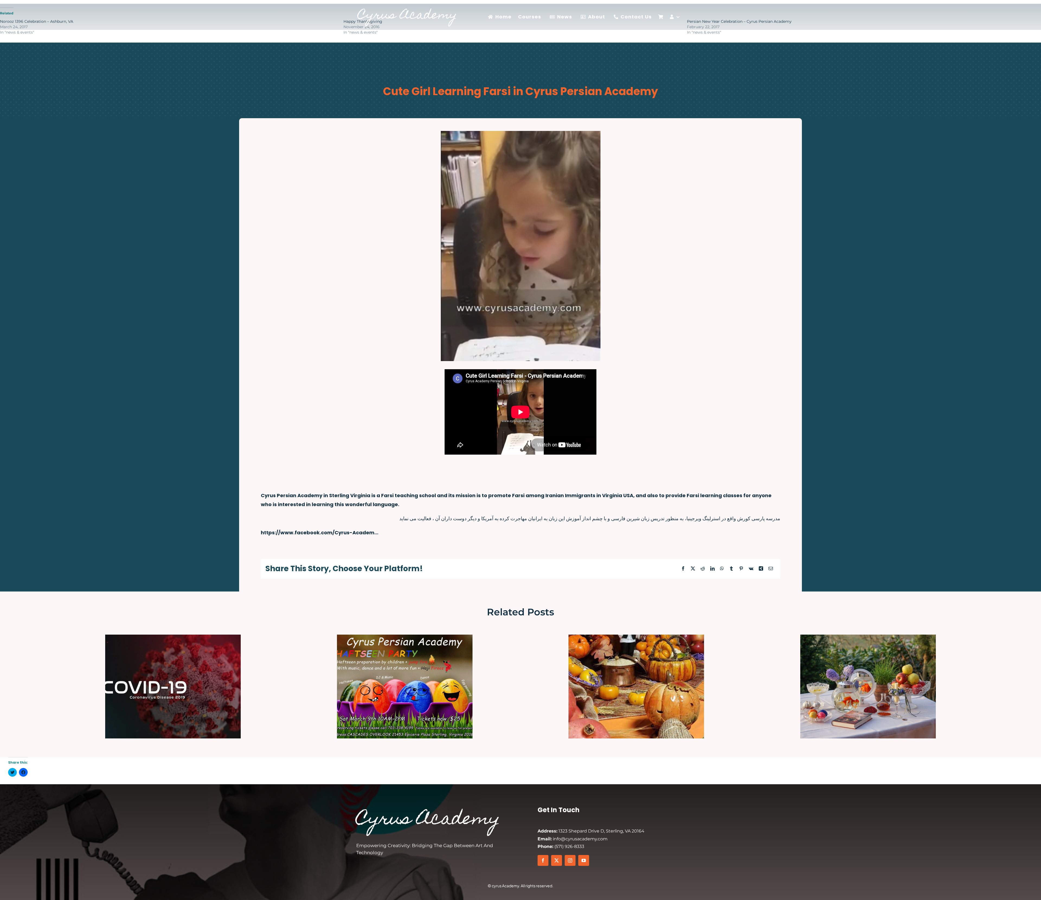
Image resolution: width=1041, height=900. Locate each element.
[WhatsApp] (722, 569)
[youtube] (583, 860)
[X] (693, 569)
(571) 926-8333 (561, 846)
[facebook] (543, 860)
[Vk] (751, 569)
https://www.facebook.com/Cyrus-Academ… (319, 532)
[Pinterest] (741, 569)
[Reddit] (703, 569)
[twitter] (556, 860)
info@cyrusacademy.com (573, 838)
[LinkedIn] (712, 569)
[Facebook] (683, 569)
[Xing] (761, 569)
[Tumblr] (731, 569)
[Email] (771, 569)
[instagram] (570, 860)
